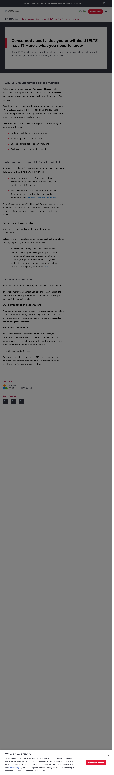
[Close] (108, 755)
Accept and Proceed (96, 762)
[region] (56, 762)
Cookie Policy (13, 768)
